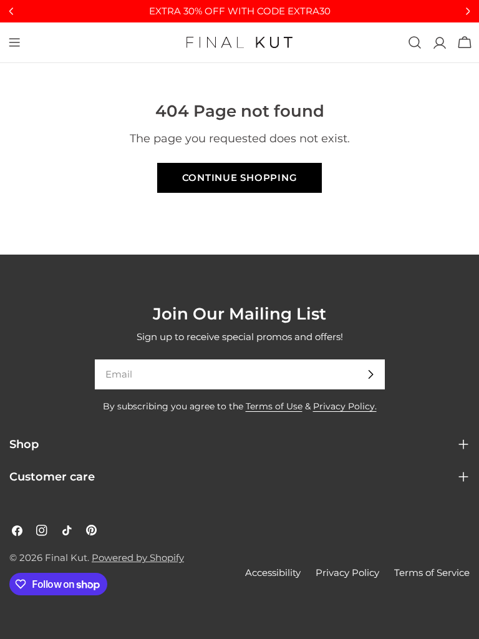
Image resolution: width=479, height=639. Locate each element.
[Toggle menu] (14, 42)
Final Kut (66, 557)
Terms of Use (274, 406)
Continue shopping (240, 177)
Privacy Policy (347, 572)
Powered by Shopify (138, 557)
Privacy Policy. (345, 406)
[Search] (414, 42)
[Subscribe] (370, 374)
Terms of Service (432, 572)
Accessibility (273, 572)
